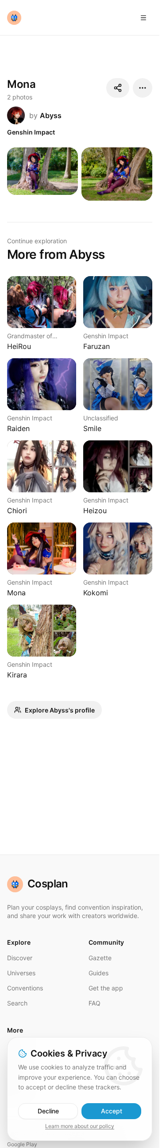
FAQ (94, 1003)
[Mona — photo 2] (116, 174)
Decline (48, 1111)
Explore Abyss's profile (60, 710)
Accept (111, 1111)
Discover (19, 958)
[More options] (142, 88)
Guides (98, 973)
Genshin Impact (31, 132)
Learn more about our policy (79, 1126)
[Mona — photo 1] (42, 171)
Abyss (51, 115)
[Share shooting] (117, 88)
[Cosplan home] (14, 18)
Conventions (25, 988)
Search (17, 1003)
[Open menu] (143, 18)
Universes (21, 973)
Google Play (22, 1144)
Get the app (106, 988)
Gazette (100, 958)
